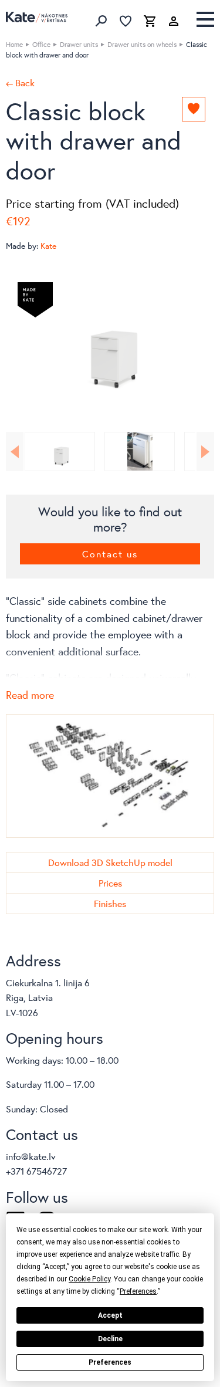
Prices (110, 883)
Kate (48, 246)
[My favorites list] (125, 21)
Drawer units (79, 44)
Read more (30, 694)
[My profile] (173, 21)
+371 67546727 (36, 1171)
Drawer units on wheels (142, 44)
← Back (20, 82)
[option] (110, 345)
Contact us (110, 553)
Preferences (110, 1362)
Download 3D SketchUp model (110, 862)
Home (14, 44)
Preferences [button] (138, 1291)
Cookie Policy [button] (89, 1279)
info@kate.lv (31, 1156)
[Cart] (149, 21)
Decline (110, 1339)
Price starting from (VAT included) (92, 203)
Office (41, 44)
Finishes (110, 903)
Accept (110, 1315)
